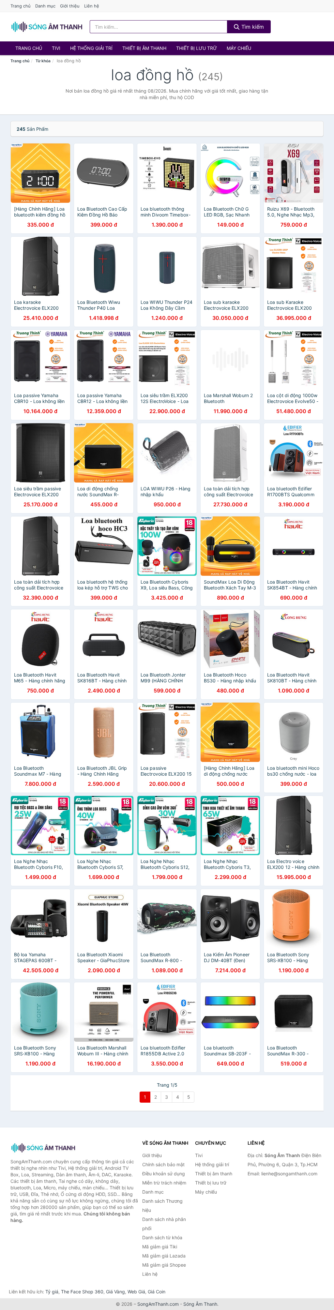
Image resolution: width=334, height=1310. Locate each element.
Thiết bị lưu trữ (196, 48)
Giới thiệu (70, 5)
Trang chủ (20, 5)
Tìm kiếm (252, 26)
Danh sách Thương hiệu (162, 1205)
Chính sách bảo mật (163, 1164)
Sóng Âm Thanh (200, 1304)
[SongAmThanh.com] (46, 27)
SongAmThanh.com (158, 1304)
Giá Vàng (115, 1291)
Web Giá (136, 1291)
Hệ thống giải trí (91, 48)
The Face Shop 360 (82, 1291)
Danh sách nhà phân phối (164, 1223)
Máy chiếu (239, 48)
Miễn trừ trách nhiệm (164, 1182)
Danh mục (45, 5)
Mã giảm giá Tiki (159, 1246)
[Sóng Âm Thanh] (43, 1147)
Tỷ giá (51, 1291)
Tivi (56, 48)
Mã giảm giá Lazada (164, 1255)
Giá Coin (156, 1291)
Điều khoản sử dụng (163, 1173)
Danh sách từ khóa (162, 1237)
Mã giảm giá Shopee (164, 1265)
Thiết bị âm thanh (144, 48)
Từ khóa (43, 60)
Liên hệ (91, 5)
